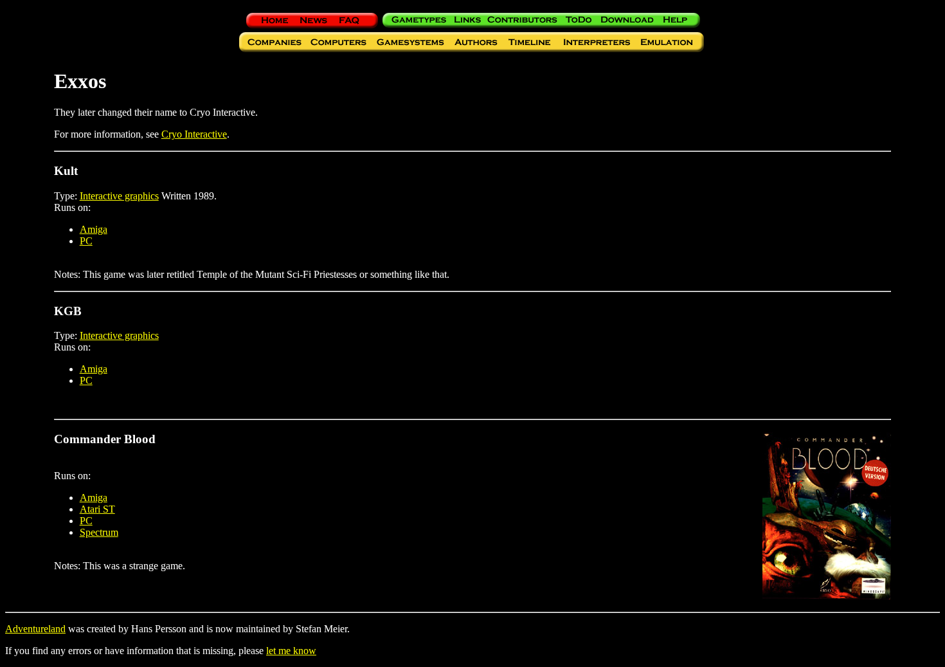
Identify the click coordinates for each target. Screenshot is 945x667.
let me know (291, 650)
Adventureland (35, 628)
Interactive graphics (119, 195)
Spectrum (99, 532)
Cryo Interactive (194, 134)
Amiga (93, 229)
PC (86, 240)
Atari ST (97, 509)
